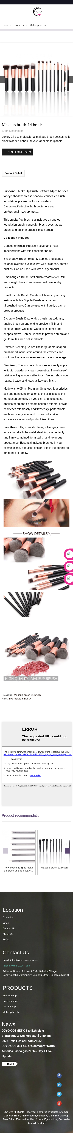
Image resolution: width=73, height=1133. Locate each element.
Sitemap (64, 1111)
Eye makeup (10, 995)
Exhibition (8, 917)
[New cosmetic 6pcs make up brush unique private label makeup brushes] (18, 846)
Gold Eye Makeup (59, 1115)
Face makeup (10, 1001)
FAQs (6, 939)
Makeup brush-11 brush (27, 694)
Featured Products (47, 1111)
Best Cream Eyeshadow (43, 1119)
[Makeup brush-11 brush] (54, 846)
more (10, 1063)
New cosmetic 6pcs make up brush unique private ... (18, 869)
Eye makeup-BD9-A (20, 698)
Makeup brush (38, 25)
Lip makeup (9, 1006)
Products (19, 25)
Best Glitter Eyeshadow (16, 1119)
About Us (8, 934)
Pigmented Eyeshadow (34, 1115)
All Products (39, 1123)
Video (6, 922)
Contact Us (9, 928)
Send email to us (19, 152)
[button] (70, 79)
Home (5, 25)
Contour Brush (12, 1115)
